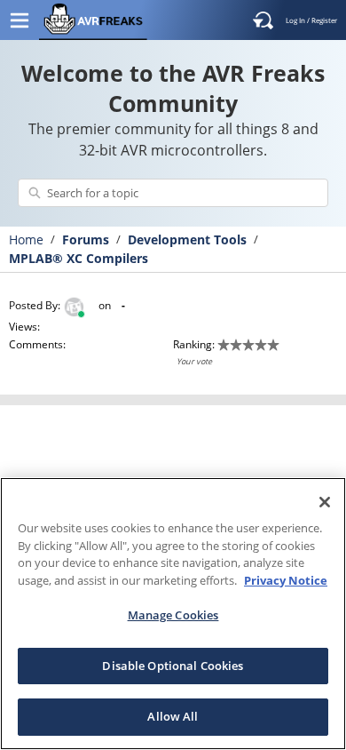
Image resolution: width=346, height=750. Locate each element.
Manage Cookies (173, 615)
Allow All (172, 716)
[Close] (324, 502)
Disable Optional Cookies (172, 666)
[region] (173, 613)
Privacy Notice (285, 580)
